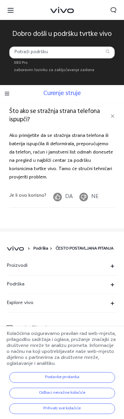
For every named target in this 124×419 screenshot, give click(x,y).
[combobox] (62, 52)
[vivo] (16, 249)
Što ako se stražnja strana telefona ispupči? (54, 116)
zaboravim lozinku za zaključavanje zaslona (54, 70)
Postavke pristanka (62, 377)
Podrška (40, 249)
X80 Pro (20, 63)
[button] (11, 10)
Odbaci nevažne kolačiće (62, 393)
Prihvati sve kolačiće (62, 408)
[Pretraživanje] (107, 51)
